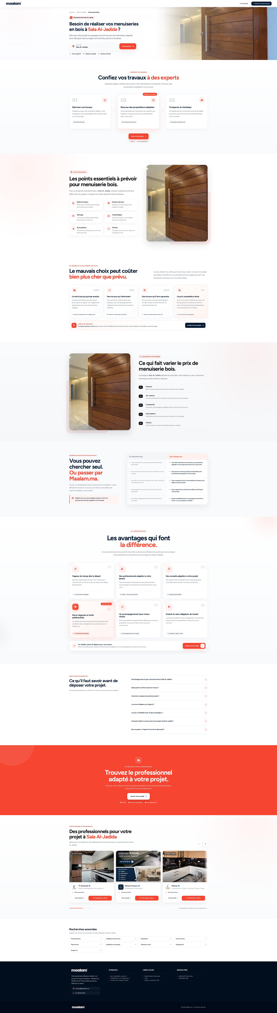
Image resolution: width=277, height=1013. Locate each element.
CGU (146, 978)
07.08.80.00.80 (80, 993)
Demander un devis (101, 898)
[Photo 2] (92, 879)
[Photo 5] (141, 879)
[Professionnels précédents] (199, 844)
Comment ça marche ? (120, 978)
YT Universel (83, 886)
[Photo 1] (90, 879)
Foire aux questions (119, 980)
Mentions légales (152, 976)
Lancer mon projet (137, 136)
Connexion (245, 3)
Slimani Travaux (131, 886)
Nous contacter (152, 980)
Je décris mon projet (194, 325)
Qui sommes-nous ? (118, 976)
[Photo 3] (93, 879)
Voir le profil (79, 898)
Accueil (71, 12)
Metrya (174, 886)
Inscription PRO (186, 976)
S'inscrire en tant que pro (262, 3)
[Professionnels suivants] (205, 844)
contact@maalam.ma (82, 988)
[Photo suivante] (111, 866)
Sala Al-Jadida (81, 12)
